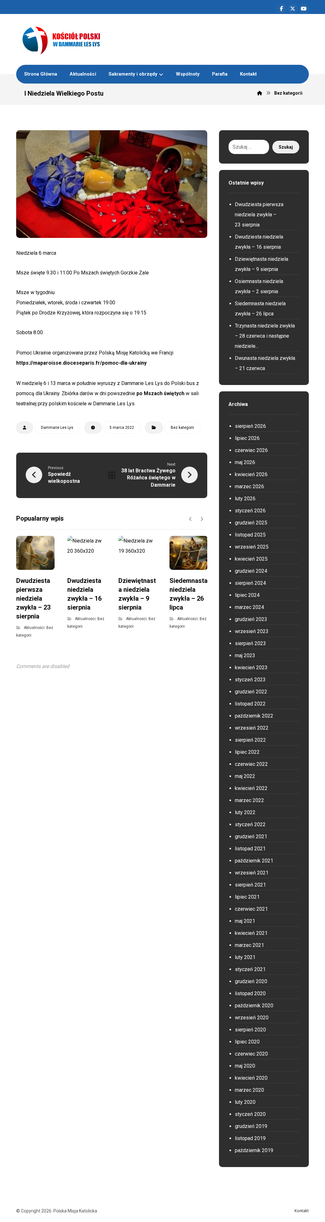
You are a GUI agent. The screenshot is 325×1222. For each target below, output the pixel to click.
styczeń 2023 (250, 680)
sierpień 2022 (250, 740)
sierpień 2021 (250, 885)
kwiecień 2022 (251, 788)
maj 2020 (245, 1066)
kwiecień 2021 (251, 933)
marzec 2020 (249, 1090)
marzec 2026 (249, 486)
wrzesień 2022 (252, 728)
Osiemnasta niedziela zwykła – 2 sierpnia (259, 286)
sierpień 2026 (250, 426)
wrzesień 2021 (252, 873)
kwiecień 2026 (251, 474)
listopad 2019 (250, 1138)
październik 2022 (254, 716)
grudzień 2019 (251, 1126)
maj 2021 (245, 921)
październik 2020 (254, 1006)
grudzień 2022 (251, 692)
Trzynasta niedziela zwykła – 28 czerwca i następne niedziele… (265, 336)
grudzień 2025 (251, 523)
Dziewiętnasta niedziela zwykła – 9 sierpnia (261, 264)
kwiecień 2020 (251, 1078)
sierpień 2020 (250, 1030)
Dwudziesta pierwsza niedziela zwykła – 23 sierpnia (259, 214)
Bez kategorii (182, 427)
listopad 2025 (250, 535)
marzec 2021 (249, 945)
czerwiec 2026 (251, 450)
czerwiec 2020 (251, 1054)
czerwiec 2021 (251, 909)
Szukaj (286, 147)
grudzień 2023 (251, 619)
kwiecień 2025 (251, 559)
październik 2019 (254, 1150)
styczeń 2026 (250, 511)
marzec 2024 (249, 607)
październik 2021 (254, 861)
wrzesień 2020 (252, 1018)
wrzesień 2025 (252, 547)
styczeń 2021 (250, 969)
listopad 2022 (250, 704)
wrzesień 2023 (252, 631)
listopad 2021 (250, 849)
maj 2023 (245, 655)
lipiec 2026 (247, 438)
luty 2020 (245, 1102)
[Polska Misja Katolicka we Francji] (94, 39)
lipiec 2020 (247, 1042)
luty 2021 (245, 957)
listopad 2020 (250, 993)
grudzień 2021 (251, 837)
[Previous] (190, 519)
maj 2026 (245, 462)
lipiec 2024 (247, 595)
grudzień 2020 (251, 981)
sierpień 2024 (250, 583)
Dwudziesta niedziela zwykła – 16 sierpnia (259, 242)
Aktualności (34, 627)
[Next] (201, 519)
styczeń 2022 (250, 824)
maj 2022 (245, 776)
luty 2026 (245, 499)
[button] (281, 8)
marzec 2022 (249, 800)
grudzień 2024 (251, 571)
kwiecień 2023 (251, 668)
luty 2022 (245, 812)
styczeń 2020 (250, 1114)
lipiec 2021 (247, 897)
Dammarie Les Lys (57, 427)
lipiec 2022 (247, 752)
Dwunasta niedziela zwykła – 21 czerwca (265, 363)
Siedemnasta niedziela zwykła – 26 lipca (260, 308)
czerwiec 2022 (251, 764)
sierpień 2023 (250, 643)
